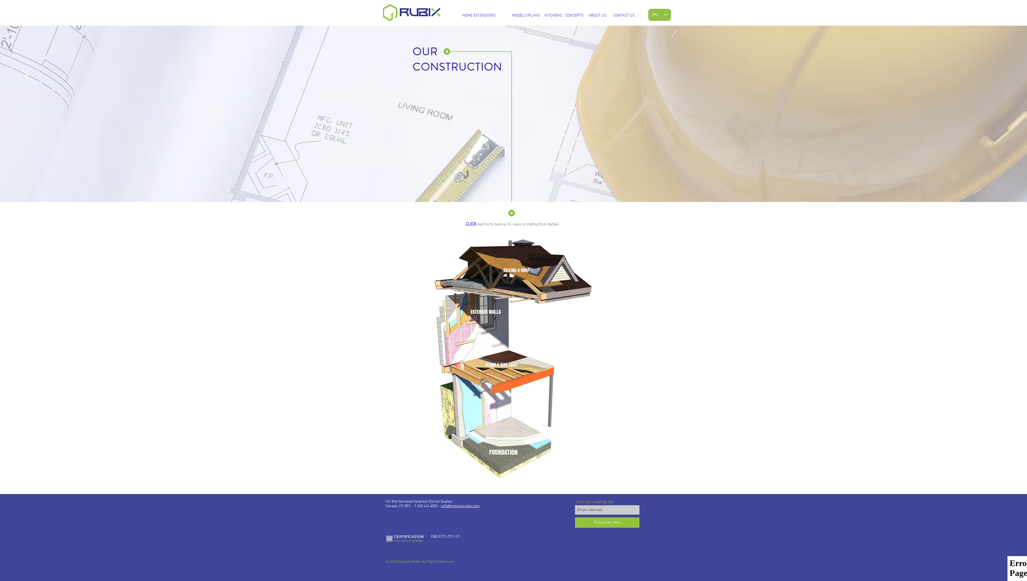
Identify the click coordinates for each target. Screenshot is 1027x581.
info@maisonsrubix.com (460, 506)
